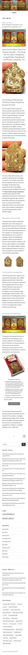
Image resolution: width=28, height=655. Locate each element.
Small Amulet (17, 632)
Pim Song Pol (12, 624)
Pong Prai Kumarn (7, 626)
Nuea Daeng (6, 618)
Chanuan (19, 604)
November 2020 (6, 541)
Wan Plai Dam (13, 638)
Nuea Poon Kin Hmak (8, 621)
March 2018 (5, 557)
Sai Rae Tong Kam (7, 632)
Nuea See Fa (19, 621)
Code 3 (5, 607)
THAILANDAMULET (8, 514)
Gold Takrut (6, 609)
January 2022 (5, 535)
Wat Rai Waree (7, 643)
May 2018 (4, 551)
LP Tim (5, 615)
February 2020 (6, 547)
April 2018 (5, 554)
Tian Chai (5, 638)
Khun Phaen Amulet (18, 612)
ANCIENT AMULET (8, 518)
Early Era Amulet (13, 607)
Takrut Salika (18, 635)
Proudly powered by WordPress (10, 651)
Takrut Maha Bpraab (8, 635)
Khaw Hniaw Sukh (15, 609)
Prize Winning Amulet (8, 629)
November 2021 (6, 538)
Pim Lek (5, 624)
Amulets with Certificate (9, 604)
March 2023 (5, 529)
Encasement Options (14, 379)
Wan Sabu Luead (7, 640)
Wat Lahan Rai (17, 640)
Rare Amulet (19, 629)
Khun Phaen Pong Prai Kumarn (14, 191)
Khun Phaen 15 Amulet (12, 2)
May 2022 (4, 532)
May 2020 (5, 544)
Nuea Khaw (14, 618)
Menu (14, 12)
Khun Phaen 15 (7, 612)
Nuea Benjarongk (13, 615)
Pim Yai (20, 624)
